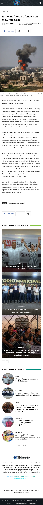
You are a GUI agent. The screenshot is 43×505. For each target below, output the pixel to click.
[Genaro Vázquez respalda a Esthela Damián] (21, 250)
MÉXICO (21, 263)
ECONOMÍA (21, 306)
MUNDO (9, 11)
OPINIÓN (21, 347)
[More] (28, 31)
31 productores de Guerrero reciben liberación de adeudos (21, 310)
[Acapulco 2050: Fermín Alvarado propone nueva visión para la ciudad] (8, 436)
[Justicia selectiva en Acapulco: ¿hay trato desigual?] (8, 421)
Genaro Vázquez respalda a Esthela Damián (21, 267)
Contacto (10, 476)
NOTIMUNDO (13, 24)
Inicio (4, 11)
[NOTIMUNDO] (4, 24)
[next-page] (7, 361)
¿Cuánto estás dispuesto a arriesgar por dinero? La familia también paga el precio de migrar (21, 352)
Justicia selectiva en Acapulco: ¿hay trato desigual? (24, 423)
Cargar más (20, 445)
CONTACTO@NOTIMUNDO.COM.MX (25, 476)
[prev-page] (3, 361)
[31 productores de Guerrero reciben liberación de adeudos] (21, 293)
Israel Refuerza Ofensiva (16, 203)
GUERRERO (18, 418)
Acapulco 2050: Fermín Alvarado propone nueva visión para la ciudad (27, 437)
